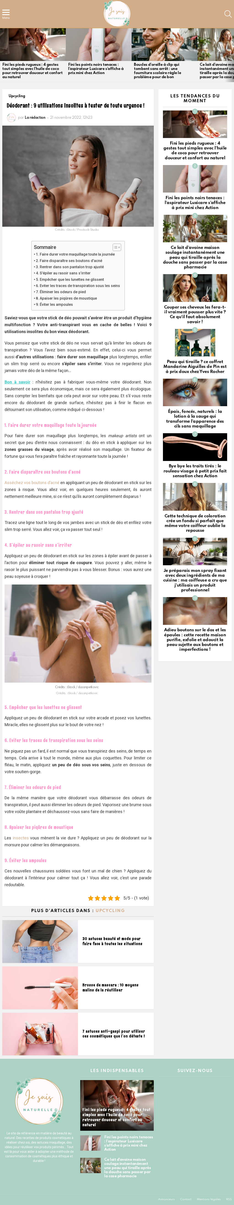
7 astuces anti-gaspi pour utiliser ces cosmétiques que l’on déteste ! (113, 1034)
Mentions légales (209, 1199)
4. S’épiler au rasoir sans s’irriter (63, 273)
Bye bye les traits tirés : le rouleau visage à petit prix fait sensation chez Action (195, 471)
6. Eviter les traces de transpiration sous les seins (78, 286)
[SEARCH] (228, 14)
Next (231, 55)
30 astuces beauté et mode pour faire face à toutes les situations (112, 941)
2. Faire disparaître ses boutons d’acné (69, 261)
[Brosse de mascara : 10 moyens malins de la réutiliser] (40, 987)
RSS (229, 1199)
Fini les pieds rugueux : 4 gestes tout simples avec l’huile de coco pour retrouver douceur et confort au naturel (32, 71)
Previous (2, 55)
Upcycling (110, 911)
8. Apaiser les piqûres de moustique (66, 298)
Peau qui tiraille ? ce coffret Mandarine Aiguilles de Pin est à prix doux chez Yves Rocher (194, 367)
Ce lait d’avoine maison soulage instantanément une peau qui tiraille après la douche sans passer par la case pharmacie (195, 257)
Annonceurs (166, 1199)
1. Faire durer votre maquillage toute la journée (75, 254)
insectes (21, 838)
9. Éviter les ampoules (54, 304)
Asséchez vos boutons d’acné (32, 482)
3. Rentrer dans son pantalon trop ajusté (70, 267)
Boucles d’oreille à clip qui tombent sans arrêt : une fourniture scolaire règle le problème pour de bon (157, 71)
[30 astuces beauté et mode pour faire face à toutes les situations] (40, 941)
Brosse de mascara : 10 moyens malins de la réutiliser (110, 987)
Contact (185, 1199)
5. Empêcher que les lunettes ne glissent (70, 279)
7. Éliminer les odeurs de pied (61, 292)
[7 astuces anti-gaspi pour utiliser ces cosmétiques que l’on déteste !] (40, 1034)
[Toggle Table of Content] (114, 247)
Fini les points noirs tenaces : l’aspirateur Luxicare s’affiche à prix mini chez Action (95, 69)
